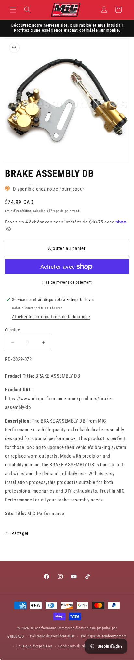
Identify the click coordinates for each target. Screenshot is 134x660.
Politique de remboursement (104, 636)
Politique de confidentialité (52, 636)
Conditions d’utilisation (77, 646)
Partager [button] (20, 533)
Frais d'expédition (18, 211)
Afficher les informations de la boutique (51, 316)
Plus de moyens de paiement (67, 282)
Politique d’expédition (34, 646)
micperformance (44, 628)
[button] (13, 10)
